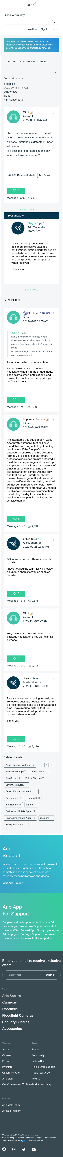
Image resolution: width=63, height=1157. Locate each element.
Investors (7, 1067)
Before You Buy (33, 778)
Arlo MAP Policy (11, 1105)
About (5, 1050)
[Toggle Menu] (58, 4)
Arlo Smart (44, 175)
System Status (39, 1061)
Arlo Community (15, 15)
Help (54, 29)
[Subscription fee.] (38, 209)
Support (36, 1050)
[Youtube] (34, 1149)
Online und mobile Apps (18, 818)
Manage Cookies (36, 1140)
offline (29, 805)
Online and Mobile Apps (18, 811)
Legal (39, 1138)
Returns (35, 1079)
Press (5, 1061)
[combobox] (31, 21)
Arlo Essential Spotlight (18, 765)
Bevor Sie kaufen (15, 785)
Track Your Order (41, 1073)
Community (37, 1055)
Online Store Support (43, 1067)
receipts (44, 818)
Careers (6, 1055)
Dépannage (12, 798)
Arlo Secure (37, 772)
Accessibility (50, 1138)
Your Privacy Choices (11, 1140)
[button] (53, 112)
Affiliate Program (11, 1111)
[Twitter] (24, 1149)
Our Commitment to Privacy (18, 1084)
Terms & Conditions (25, 1138)
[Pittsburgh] (43, 209)
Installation (11, 805)
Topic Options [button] (54, 73)
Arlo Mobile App (14, 772)
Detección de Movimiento (19, 791)
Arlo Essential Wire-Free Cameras (27, 61)
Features (31, 798)
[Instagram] (13, 1149)
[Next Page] (51, 765)
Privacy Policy (8, 1138)
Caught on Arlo (11, 1073)
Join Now (32, 29)
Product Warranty (41, 1084)
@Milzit (15, 332)
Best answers (15, 216)
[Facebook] (4, 1149)
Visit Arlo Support (13, 883)
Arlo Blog (7, 1079)
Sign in (44, 29)
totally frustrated (14, 824)
